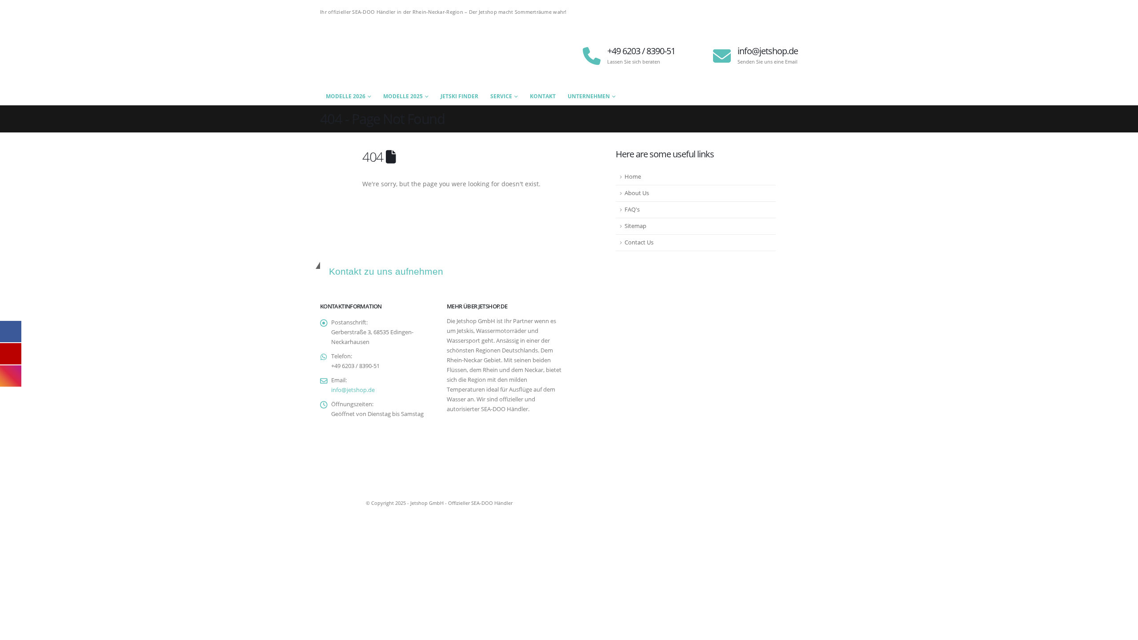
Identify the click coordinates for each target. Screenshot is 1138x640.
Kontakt (543, 96)
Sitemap (635, 226)
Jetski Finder (459, 96)
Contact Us (639, 242)
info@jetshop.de (353, 390)
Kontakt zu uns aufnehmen (386, 271)
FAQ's (632, 209)
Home (633, 176)
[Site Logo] (375, 56)
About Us (637, 193)
